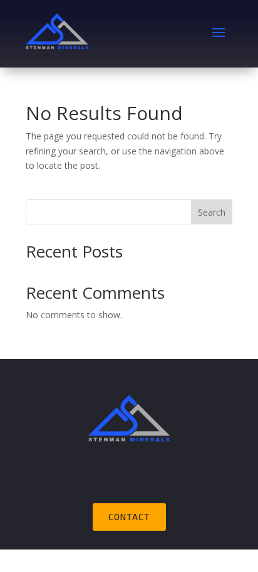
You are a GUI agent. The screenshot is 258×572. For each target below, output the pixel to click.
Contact (129, 516)
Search (211, 212)
